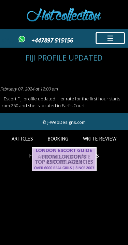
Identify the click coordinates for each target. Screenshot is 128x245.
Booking (58, 138)
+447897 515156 (52, 40)
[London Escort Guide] (64, 169)
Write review (99, 138)
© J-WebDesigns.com (64, 122)
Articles (22, 138)
